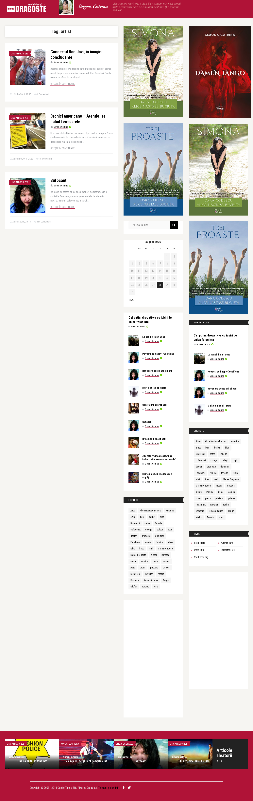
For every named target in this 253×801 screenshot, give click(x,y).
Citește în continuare (62, 84)
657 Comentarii (44, 221)
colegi (160, 529)
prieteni (166, 567)
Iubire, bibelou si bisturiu (195, 761)
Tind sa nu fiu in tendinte (32, 761)
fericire (159, 542)
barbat (152, 517)
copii (170, 529)
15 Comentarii (45, 158)
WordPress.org (201, 557)
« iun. (131, 300)
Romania (134, 580)
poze (132, 567)
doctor (133, 536)
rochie (161, 574)
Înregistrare (199, 543)
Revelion (149, 574)
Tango (166, 580)
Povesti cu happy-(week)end (158, 353)
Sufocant (58, 180)
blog (162, 517)
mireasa (165, 555)
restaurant (135, 574)
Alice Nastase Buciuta (150, 510)
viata (156, 586)
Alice (132, 510)
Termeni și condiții (108, 787)
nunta (155, 561)
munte (133, 561)
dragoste (146, 536)
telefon (133, 586)
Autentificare (227, 543)
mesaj (154, 555)
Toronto (145, 586)
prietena (154, 567)
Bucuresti (135, 523)
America (170, 510)
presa (142, 567)
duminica (159, 536)
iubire (170, 542)
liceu (141, 548)
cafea (147, 523)
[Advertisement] (153, 659)
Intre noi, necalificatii (154, 438)
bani (142, 517)
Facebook (135, 542)
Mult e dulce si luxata (154, 387)
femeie (148, 542)
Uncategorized (19, 53)
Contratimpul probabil (154, 404)
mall (151, 548)
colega (148, 529)
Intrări (199, 550)
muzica (144, 561)
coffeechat (135, 529)
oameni (166, 561)
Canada (158, 523)
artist (132, 517)
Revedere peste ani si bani (157, 370)
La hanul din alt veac (153, 336)
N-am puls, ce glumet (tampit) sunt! (86, 761)
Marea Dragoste (165, 548)
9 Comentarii (43, 94)
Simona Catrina (92, 6)
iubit (132, 548)
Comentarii (228, 550)
